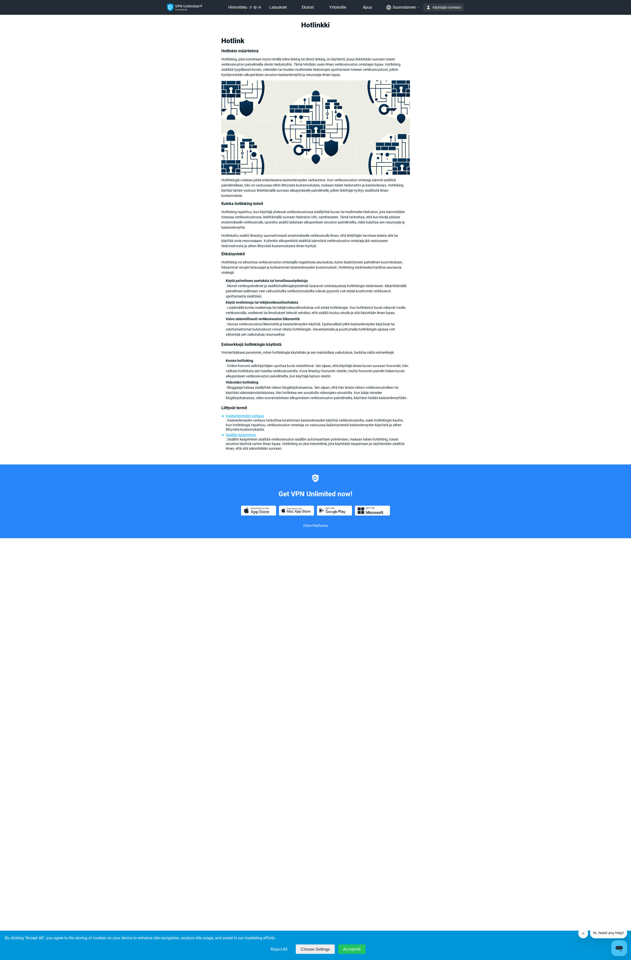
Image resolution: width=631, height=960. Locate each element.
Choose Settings (315, 949)
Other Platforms (315, 526)
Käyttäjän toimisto (447, 7)
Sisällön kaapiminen (241, 435)
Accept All (352, 949)
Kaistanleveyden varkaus (245, 416)
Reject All (279, 949)
